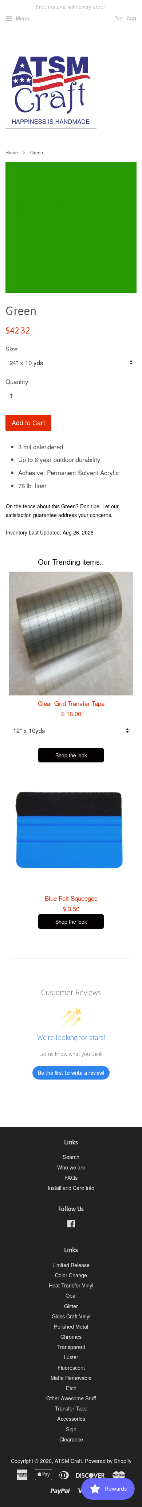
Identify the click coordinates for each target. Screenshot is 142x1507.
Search (71, 1156)
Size (11, 348)
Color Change (71, 1275)
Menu (21, 18)
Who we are (71, 1167)
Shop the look (71, 755)
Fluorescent (71, 1367)
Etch (71, 1388)
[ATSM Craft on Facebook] (71, 1224)
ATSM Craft (68, 1460)
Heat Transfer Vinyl (71, 1285)
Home (11, 152)
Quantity (16, 381)
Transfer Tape (71, 1408)
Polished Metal (71, 1326)
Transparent (71, 1346)
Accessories (71, 1418)
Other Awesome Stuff (71, 1398)
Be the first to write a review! (71, 1072)
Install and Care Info (71, 1187)
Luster (71, 1357)
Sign (71, 1429)
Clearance (71, 1439)
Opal (71, 1295)
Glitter (71, 1306)
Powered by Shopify (108, 1460)
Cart (131, 18)
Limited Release (71, 1265)
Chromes (71, 1336)
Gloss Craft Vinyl (71, 1316)
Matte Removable (71, 1377)
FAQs (71, 1177)
